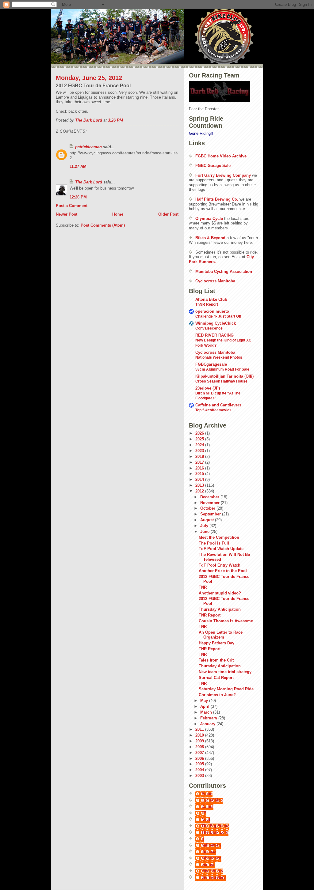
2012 (200, 491)
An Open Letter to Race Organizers (221, 634)
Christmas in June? (217, 694)
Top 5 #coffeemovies (213, 410)
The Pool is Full (214, 543)
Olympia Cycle (209, 218)
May (204, 700)
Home (117, 214)
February (209, 718)
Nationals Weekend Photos (218, 357)
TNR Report (209, 615)
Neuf (205, 819)
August (207, 520)
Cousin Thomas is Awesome (226, 621)
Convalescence (209, 328)
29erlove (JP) (207, 388)
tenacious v (212, 871)
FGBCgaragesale (211, 364)
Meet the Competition (219, 537)
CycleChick (212, 800)
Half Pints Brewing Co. (216, 199)
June (205, 531)
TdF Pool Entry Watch (219, 565)
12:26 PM (78, 197)
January (208, 724)
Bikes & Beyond (210, 238)
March (206, 712)
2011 (200, 729)
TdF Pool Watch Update (221, 548)
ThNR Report (206, 304)
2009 (200, 741)
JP (203, 813)
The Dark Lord (88, 182)
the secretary (213, 877)
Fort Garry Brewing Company (223, 175)
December (210, 497)
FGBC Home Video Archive (221, 156)
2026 (200, 433)
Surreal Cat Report (216, 677)
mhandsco (211, 858)
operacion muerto (212, 311)
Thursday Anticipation (220, 609)
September (211, 514)
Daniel (207, 806)
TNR (203, 587)
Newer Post (66, 214)
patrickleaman (88, 147)
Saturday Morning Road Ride (226, 689)
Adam (207, 793)
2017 (200, 462)
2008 (200, 747)
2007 (200, 752)
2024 (200, 445)
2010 (200, 735)
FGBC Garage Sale (213, 165)
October (208, 508)
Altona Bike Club (211, 299)
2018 (200, 456)
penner (208, 864)
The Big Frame (215, 826)
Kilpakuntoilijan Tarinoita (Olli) (224, 376)
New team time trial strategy (225, 671)
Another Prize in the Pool (223, 570)
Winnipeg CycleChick (215, 323)
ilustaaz (208, 851)
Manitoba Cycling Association (223, 271)
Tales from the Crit (216, 660)
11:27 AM (78, 166)
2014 (200, 479)
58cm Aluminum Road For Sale (222, 369)
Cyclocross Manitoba (215, 281)
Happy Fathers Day (216, 643)
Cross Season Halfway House (221, 381)
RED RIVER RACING (214, 335)
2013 (200, 485)
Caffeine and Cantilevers (218, 405)
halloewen (211, 845)
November (210, 502)
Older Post (168, 214)
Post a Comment (71, 205)
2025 (200, 439)
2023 (200, 450)
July (204, 525)
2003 (200, 775)
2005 (200, 764)
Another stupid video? (220, 593)
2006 (200, 758)
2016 (200, 468)
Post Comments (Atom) (103, 225)
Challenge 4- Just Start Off (218, 316)
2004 (200, 769)
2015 (200, 473)
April (205, 706)
